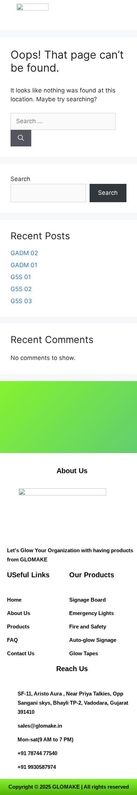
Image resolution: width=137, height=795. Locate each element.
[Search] (21, 138)
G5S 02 (21, 289)
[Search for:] (63, 121)
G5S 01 (21, 277)
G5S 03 (21, 301)
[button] (110, 12)
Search (20, 178)
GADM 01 (24, 265)
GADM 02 (24, 253)
